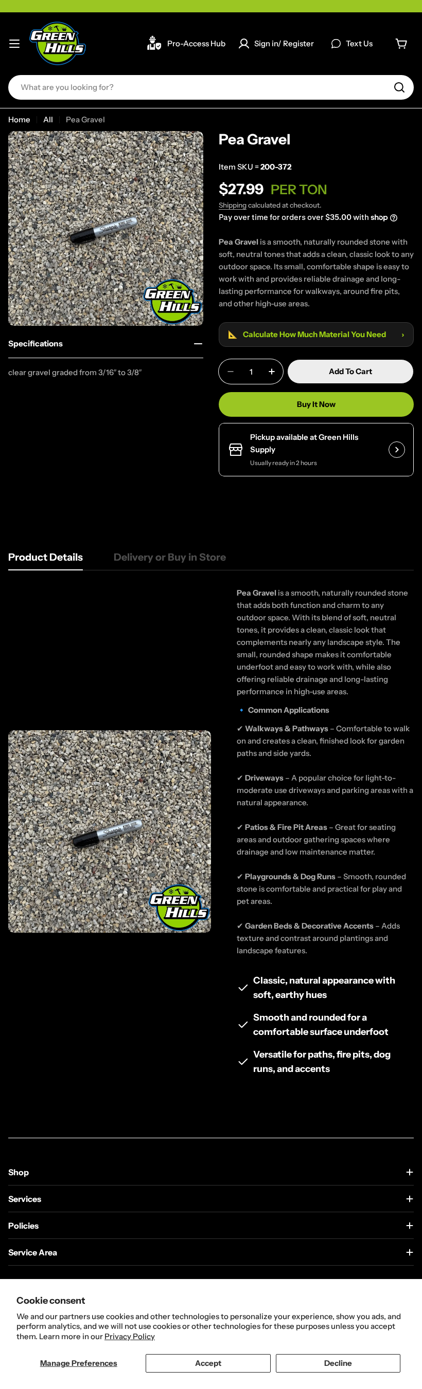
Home (19, 119)
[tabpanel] (211, 831)
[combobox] (211, 87)
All (48, 119)
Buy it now (316, 404)
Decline (338, 1363)
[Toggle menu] (14, 44)
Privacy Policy (129, 1336)
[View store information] (397, 449)
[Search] (399, 87)
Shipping (233, 205)
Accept (208, 1363)
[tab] (45, 560)
